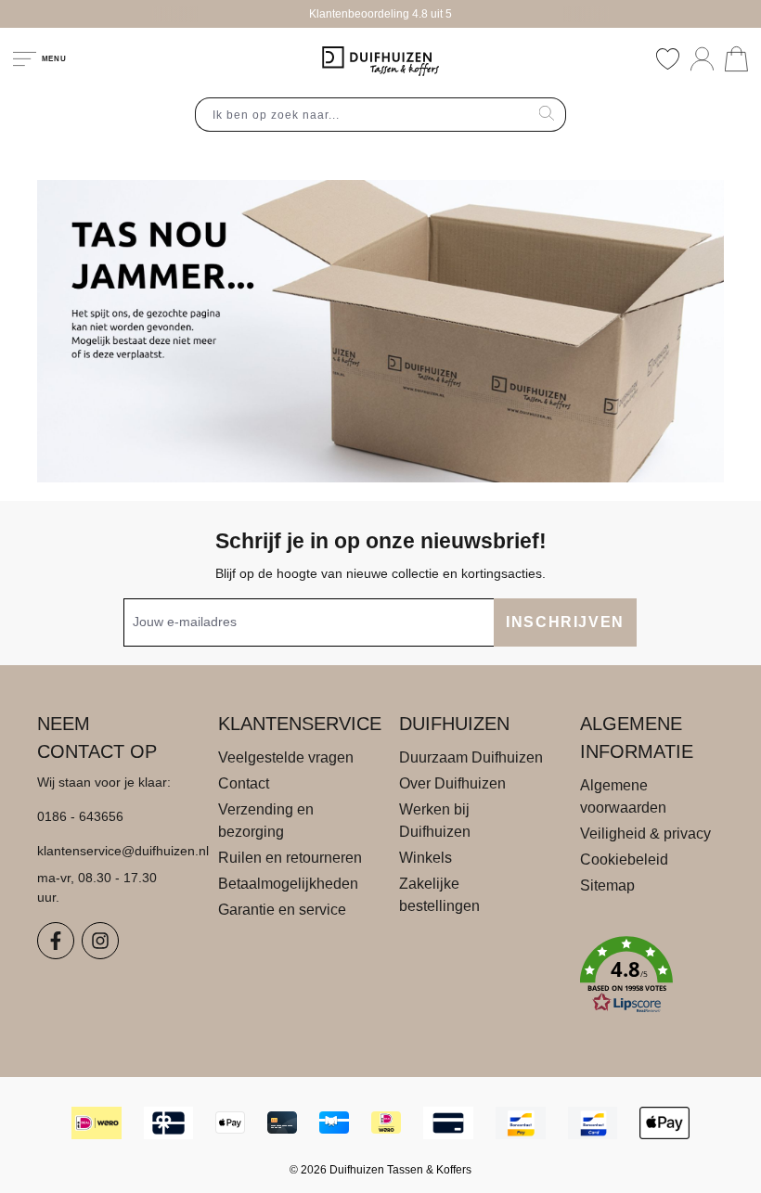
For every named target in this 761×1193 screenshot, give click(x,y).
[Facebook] (55, 940)
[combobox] (362, 114)
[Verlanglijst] (668, 59)
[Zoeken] (547, 114)
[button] (652, 975)
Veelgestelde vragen (286, 757)
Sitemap (607, 885)
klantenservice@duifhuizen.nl (109, 850)
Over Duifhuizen (452, 783)
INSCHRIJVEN (565, 622)
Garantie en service (282, 909)
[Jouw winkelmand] (736, 59)
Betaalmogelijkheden (288, 884)
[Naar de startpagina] (380, 61)
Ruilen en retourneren (290, 858)
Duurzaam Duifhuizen (471, 757)
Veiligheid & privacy (645, 833)
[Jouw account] (702, 59)
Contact (243, 783)
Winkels (425, 858)
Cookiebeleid (624, 859)
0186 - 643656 (80, 816)
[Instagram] (100, 940)
